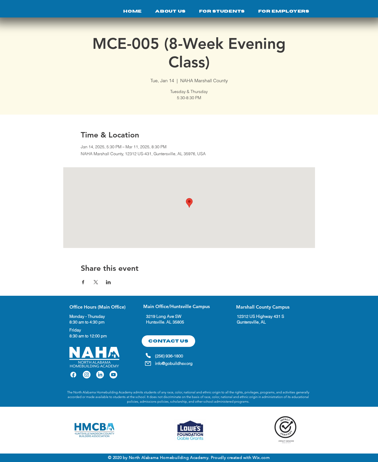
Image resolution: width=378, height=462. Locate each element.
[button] (221, 11)
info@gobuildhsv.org (174, 363)
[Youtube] (113, 374)
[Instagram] (87, 374)
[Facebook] (73, 374)
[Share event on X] (95, 282)
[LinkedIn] (100, 374)
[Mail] (148, 363)
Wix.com (261, 457)
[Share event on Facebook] (83, 282)
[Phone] (148, 355)
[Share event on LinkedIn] (108, 282)
